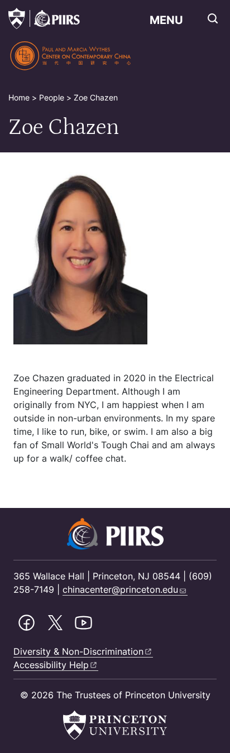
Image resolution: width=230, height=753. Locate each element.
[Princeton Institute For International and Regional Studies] (55, 18)
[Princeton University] (16, 18)
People (51, 97)
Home (19, 97)
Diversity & (78, 651)
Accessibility (51, 664)
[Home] (71, 55)
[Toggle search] (213, 18)
